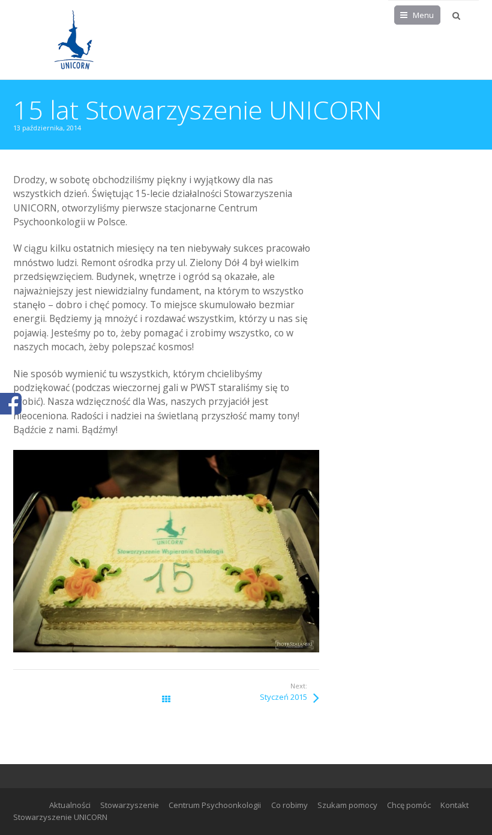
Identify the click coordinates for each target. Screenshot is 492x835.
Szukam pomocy (347, 805)
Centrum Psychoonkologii (215, 805)
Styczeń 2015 (283, 696)
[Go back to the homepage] (73, 39)
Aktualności (70, 805)
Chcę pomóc (409, 805)
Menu (423, 15)
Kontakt (454, 805)
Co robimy (289, 805)
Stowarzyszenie (129, 805)
